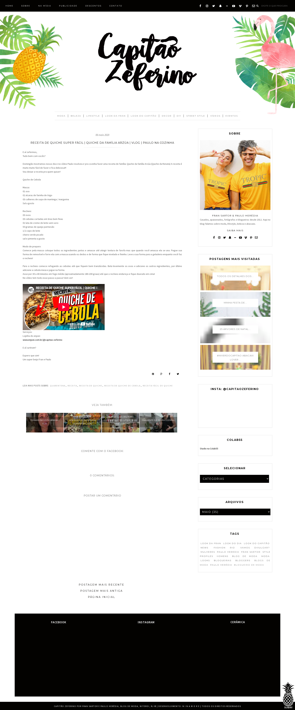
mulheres (208, 552)
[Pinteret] (247, 6)
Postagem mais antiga (101, 590)
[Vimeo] (240, 6)
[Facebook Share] (169, 374)
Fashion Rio (224, 547)
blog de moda (245, 556)
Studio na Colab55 (209, 448)
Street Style (195, 116)
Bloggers (242, 560)
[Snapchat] (220, 6)
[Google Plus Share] (161, 374)
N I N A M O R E (191, 706)
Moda (61, 116)
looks (205, 560)
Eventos (232, 116)
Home (9, 6)
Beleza (76, 116)
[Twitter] (213, 6)
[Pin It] (153, 374)
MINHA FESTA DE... (235, 302)
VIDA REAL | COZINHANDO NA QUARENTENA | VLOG (82, 422)
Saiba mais (235, 230)
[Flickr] (227, 6)
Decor (167, 116)
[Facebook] (200, 6)
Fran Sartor (250, 552)
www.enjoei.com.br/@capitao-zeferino (42, 339)
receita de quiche (90, 386)
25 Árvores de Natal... (235, 329)
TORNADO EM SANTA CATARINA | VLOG (44, 422)
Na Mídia (44, 6)
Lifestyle (93, 116)
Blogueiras (222, 560)
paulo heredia (228, 552)
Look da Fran (115, 116)
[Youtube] (233, 6)
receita (72, 386)
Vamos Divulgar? (255, 547)
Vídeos (215, 116)
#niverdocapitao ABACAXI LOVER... (235, 357)
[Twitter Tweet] (178, 374)
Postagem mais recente (101, 584)
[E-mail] (253, 6)
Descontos (93, 6)
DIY (179, 116)
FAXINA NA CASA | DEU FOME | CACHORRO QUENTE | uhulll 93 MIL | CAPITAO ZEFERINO (120, 420)
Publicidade (68, 6)
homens (222, 556)
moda (265, 556)
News (204, 547)
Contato (115, 6)
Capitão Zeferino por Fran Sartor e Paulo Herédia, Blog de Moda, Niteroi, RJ (104, 706)
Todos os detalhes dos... (235, 276)
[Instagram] (207, 6)
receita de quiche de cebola (122, 386)
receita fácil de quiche (158, 386)
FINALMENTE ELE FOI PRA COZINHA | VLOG (158, 422)
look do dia (232, 543)
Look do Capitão (144, 116)
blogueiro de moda (249, 565)
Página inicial (101, 597)
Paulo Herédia (221, 565)
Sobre (25, 6)
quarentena (57, 386)
